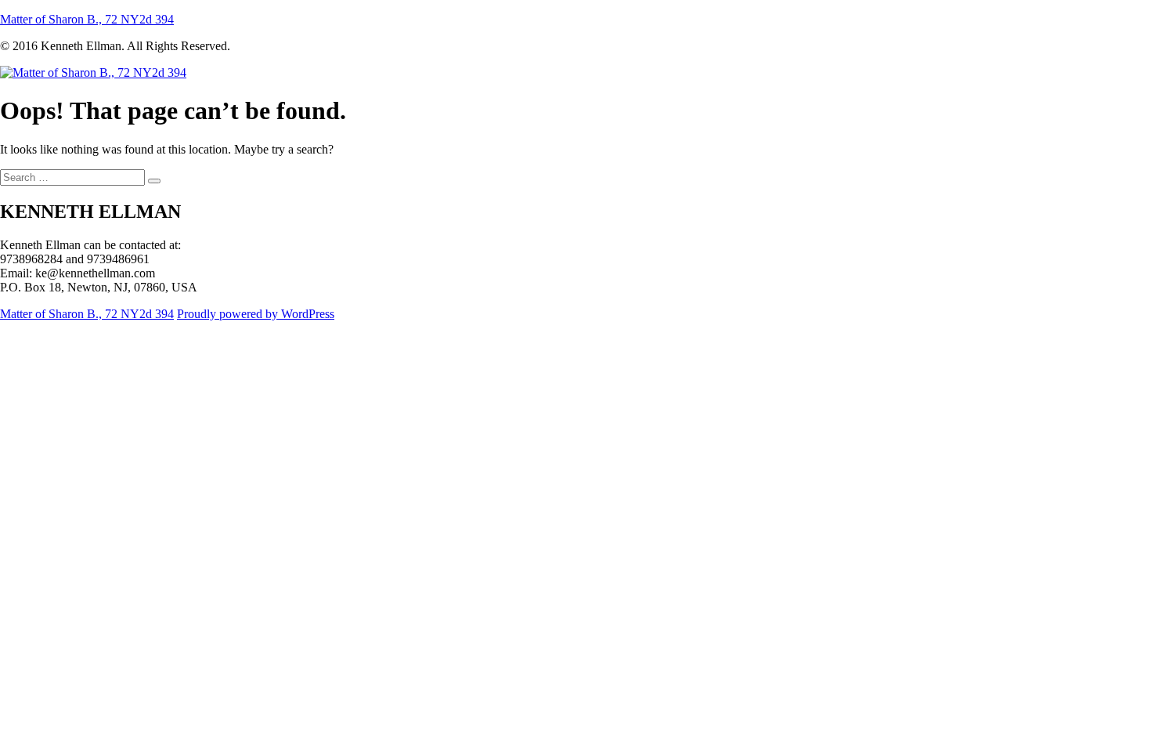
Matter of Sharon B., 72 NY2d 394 (87, 19)
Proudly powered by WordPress (255, 313)
